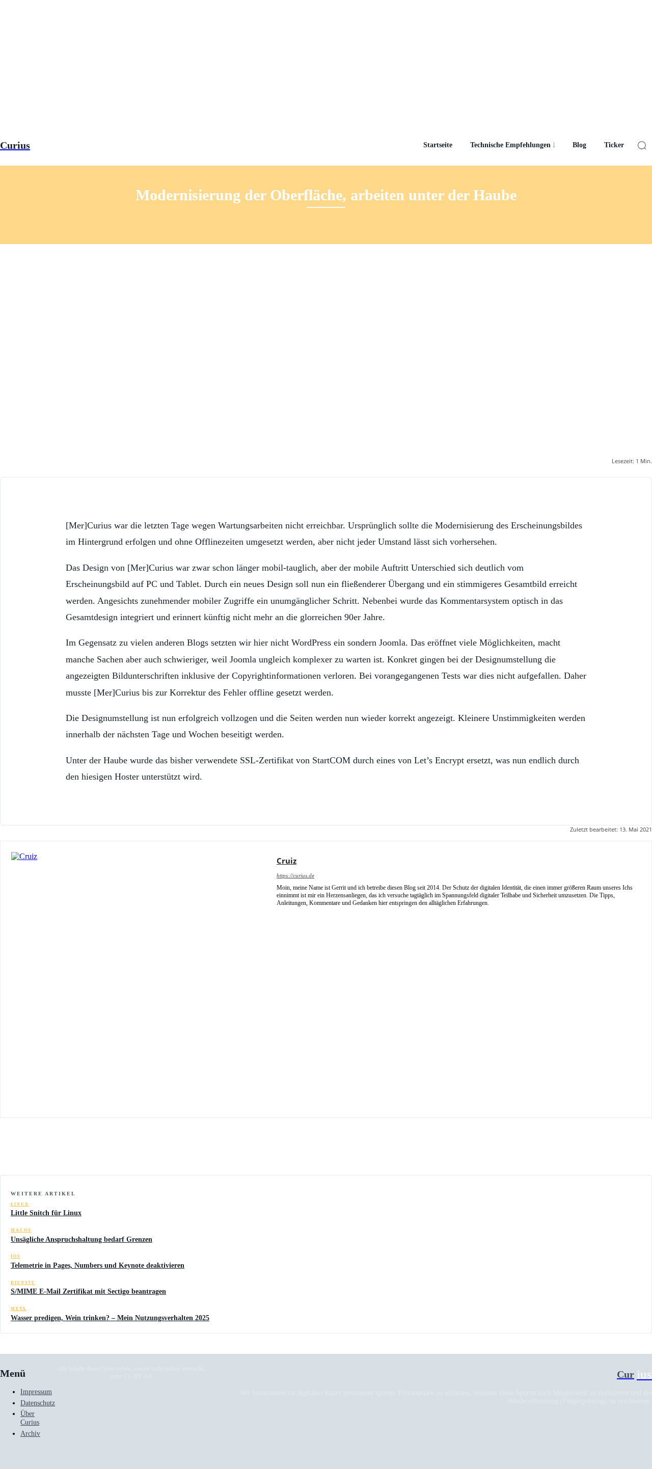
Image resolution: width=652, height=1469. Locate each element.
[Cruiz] (138, 979)
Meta (18, 1308)
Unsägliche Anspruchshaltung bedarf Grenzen (81, 1239)
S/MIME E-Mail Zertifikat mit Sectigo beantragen (88, 1291)
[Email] (561, 1149)
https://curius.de (295, 875)
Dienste (23, 1282)
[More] (634, 1149)
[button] (642, 145)
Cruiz (286, 861)
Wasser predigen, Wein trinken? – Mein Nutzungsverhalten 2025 (110, 1318)
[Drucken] (597, 1149)
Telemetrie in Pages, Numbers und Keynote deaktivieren (97, 1265)
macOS (21, 1230)
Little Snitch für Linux (46, 1213)
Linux (20, 1204)
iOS (15, 1256)
